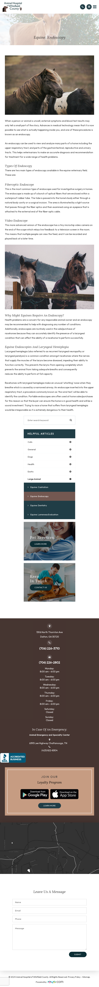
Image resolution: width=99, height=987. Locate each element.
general (32, 449)
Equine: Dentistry (38, 505)
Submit (77, 954)
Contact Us (41, 587)
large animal (34, 479)
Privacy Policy (74, 977)
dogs (30, 456)
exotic (31, 471)
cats (30, 442)
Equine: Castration (39, 487)
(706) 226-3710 (49, 648)
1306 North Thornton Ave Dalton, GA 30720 (49, 634)
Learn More (41, 544)
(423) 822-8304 (49, 750)
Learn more (49, 805)
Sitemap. (86, 977)
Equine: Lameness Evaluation (44, 514)
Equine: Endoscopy (39, 496)
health (31, 464)
